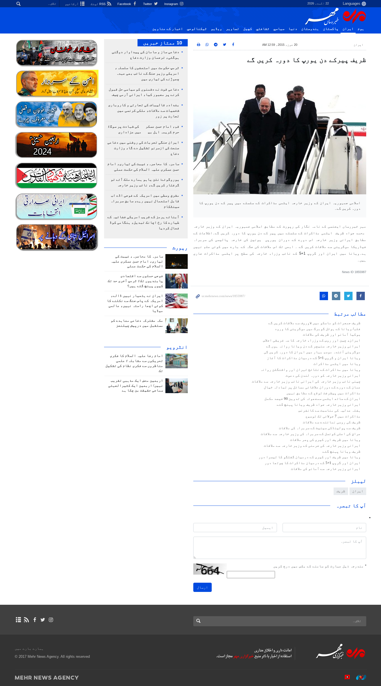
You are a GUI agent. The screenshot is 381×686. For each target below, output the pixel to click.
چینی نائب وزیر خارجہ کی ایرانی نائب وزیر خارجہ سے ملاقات (306, 381)
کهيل (247, 29)
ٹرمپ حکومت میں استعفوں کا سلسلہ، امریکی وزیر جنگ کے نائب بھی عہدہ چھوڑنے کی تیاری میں (147, 73)
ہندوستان (310, 29)
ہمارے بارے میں (29, 648)
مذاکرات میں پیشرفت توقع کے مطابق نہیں (323, 393)
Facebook (124, 4)
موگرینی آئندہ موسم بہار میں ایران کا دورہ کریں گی (312, 352)
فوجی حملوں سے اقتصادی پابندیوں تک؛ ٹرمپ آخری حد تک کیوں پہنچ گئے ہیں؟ (135, 281)
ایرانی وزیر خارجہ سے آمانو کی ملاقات (326, 469)
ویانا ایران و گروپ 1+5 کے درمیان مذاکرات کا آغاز (314, 358)
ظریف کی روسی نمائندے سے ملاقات (332, 422)
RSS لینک (98, 4)
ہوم (361, 29)
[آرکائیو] (18, 620)
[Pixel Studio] (344, 677)
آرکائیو (72, 4)
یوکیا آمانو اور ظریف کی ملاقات (332, 334)
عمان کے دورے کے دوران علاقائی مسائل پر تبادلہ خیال (312, 387)
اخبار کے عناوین (167, 29)
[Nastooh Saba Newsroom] (358, 677)
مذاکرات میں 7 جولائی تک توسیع (333, 416)
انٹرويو (177, 347)
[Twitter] (42, 620)
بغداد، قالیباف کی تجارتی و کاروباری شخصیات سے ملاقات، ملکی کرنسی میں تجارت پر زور (143, 110)
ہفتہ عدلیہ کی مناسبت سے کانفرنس (329, 410)
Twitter (148, 4)
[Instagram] (50, 620)
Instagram (171, 4)
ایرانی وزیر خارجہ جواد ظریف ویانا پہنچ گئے (319, 405)
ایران (348, 29)
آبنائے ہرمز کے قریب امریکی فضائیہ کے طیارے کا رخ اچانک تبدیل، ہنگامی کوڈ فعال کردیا (143, 222)
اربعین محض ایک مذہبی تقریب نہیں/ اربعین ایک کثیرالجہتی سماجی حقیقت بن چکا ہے (135, 386)
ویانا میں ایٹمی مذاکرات (337, 364)
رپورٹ (180, 247)
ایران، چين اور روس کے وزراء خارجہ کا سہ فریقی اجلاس (312, 340)
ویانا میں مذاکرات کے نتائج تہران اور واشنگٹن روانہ (310, 370)
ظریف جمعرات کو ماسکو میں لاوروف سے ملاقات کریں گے (314, 323)
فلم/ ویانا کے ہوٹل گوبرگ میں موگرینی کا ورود (318, 329)
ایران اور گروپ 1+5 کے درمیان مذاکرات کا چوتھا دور (313, 463)
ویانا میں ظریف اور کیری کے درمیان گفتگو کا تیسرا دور (310, 457)
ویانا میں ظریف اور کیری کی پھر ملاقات (325, 440)
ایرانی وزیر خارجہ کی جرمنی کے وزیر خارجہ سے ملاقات (312, 446)
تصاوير (232, 29)
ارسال (202, 587)
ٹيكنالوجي (197, 29)
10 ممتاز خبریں (162, 43)
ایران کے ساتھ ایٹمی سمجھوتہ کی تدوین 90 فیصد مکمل (312, 399)
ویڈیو (216, 29)
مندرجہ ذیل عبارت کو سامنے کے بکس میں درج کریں (319, 566)
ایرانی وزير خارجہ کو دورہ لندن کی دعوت (323, 375)
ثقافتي (262, 29)
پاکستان (331, 29)
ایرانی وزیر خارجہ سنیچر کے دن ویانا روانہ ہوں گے (313, 346)
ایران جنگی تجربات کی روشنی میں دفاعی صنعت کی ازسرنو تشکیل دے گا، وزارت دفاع (143, 148)
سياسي (278, 29)
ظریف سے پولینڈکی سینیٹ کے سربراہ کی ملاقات (320, 428)
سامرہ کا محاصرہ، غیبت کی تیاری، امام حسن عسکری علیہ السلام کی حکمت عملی (137, 261)
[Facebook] (34, 620)
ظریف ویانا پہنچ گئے (341, 451)
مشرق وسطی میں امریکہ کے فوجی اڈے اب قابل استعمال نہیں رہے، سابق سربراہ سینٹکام (144, 201)
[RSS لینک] (26, 620)
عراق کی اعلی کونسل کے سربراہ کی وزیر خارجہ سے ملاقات (311, 434)
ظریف (340, 491)
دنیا (292, 29)
